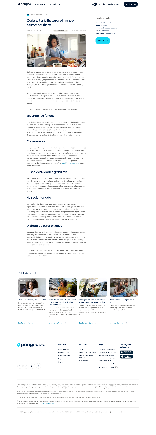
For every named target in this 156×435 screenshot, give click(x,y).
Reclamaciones (84, 361)
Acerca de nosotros (64, 349)
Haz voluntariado (102, 31)
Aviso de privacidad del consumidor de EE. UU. (107, 360)
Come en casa (101, 25)
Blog (59, 359)
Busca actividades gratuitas (106, 28)
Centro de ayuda (84, 349)
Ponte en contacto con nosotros (86, 356)
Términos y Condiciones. (46, 403)
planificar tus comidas (70, 163)
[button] (40, 4)
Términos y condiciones (107, 349)
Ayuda (102, 4)
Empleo (60, 362)
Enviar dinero (54, 4)
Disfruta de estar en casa (105, 34)
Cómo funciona (63, 352)
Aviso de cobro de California (108, 364)
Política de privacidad (106, 356)
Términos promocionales (107, 352)
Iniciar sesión (113, 4)
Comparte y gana (64, 356)
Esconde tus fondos (103, 22)
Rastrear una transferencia (87, 352)
